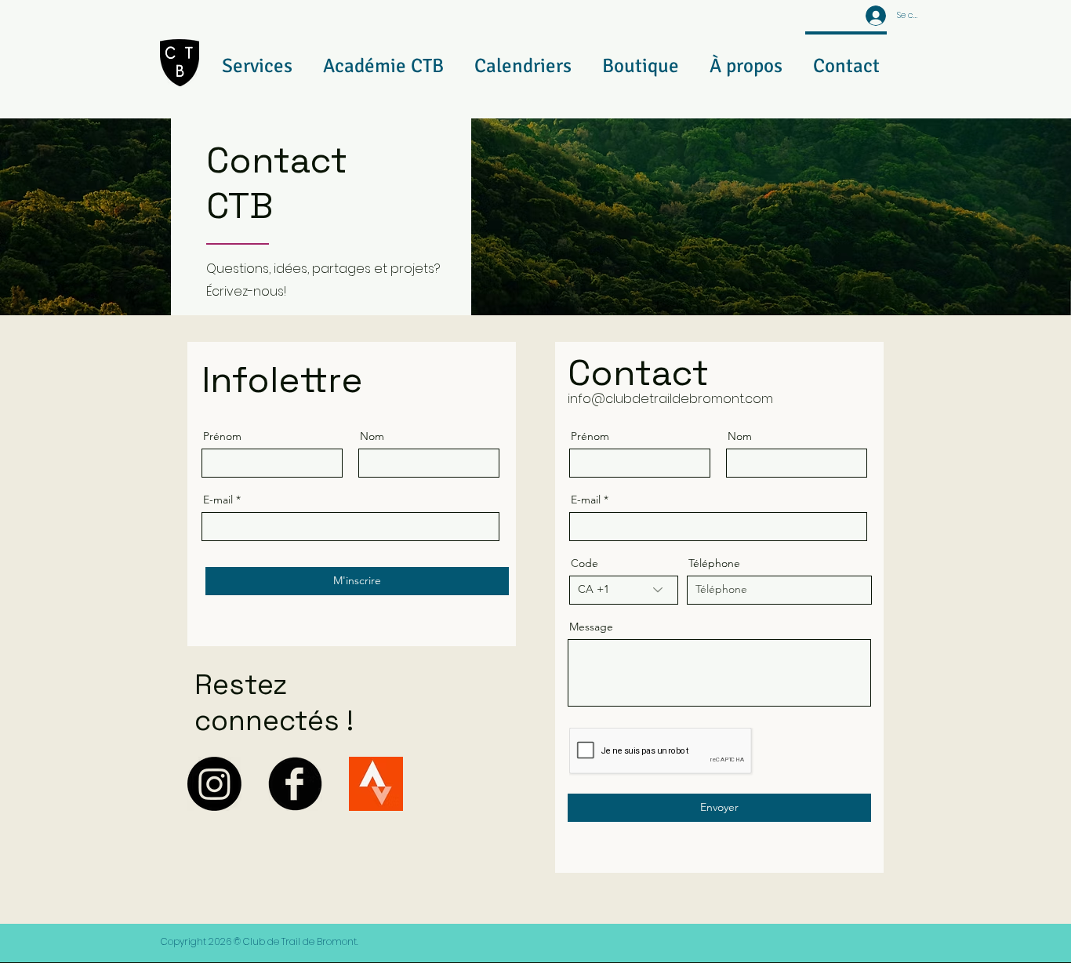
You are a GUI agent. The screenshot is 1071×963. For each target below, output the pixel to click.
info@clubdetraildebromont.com (670, 399)
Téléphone (714, 563)
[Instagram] (214, 784)
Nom (372, 436)
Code (584, 563)
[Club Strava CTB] (376, 784)
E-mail (218, 499)
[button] (256, 58)
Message (591, 626)
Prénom (222, 436)
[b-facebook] (295, 784)
